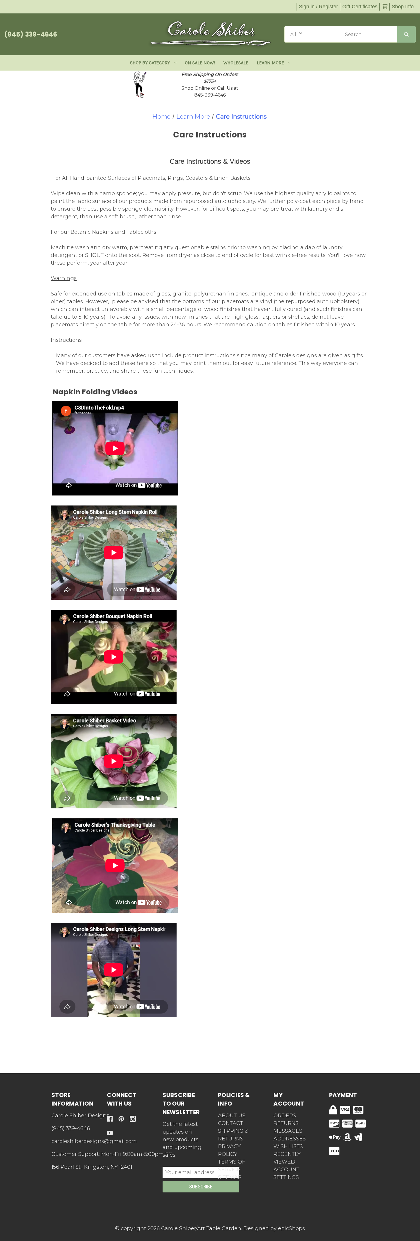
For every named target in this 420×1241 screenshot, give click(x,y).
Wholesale (235, 62)
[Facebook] (110, 1119)
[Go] (406, 34)
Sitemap (229, 1177)
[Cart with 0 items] (384, 6)
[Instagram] (133, 1119)
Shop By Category (150, 62)
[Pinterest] (121, 1119)
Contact (230, 1123)
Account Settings (286, 1173)
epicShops (291, 1228)
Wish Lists (288, 1146)
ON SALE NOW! (200, 62)
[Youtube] (110, 1133)
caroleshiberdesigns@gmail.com (94, 1141)
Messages (287, 1131)
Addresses (289, 1139)
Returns (286, 1123)
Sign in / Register (318, 6)
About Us (231, 1115)
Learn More (270, 62)
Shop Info (403, 6)
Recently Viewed (287, 1158)
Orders (284, 1115)
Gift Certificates (359, 6)
